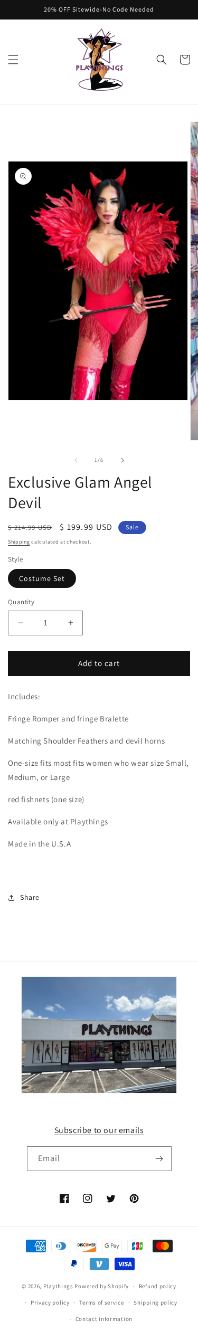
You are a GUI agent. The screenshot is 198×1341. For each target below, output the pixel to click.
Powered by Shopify (101, 1286)
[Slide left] (76, 460)
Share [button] (30, 897)
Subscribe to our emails (99, 1130)
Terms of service (101, 1302)
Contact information (104, 1319)
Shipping (19, 541)
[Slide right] (122, 460)
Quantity (21, 601)
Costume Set (42, 578)
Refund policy (157, 1286)
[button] (13, 59)
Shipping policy (155, 1302)
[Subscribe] (159, 1158)
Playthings (58, 1286)
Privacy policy (50, 1302)
